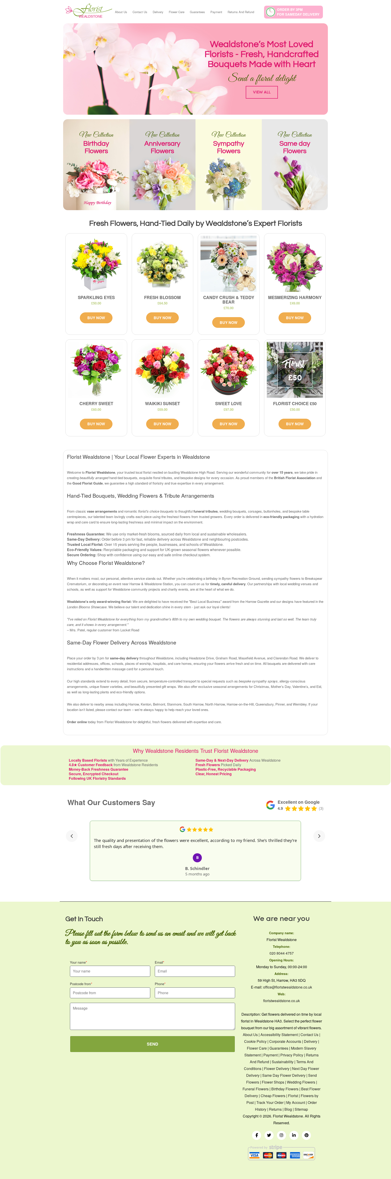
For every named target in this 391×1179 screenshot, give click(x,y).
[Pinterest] (306, 1135)
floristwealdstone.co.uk (281, 1000)
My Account (295, 1102)
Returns (275, 1109)
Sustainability (282, 1061)
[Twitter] (269, 1135)
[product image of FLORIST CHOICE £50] (295, 370)
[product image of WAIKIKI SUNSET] (162, 370)
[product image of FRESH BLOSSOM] (162, 264)
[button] (72, 836)
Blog (288, 1109)
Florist (293, 1095)
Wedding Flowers (301, 1082)
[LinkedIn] (293, 1135)
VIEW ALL (262, 92)
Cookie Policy (255, 1041)
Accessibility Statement (279, 1034)
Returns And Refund (241, 12)
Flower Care (176, 12)
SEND (152, 1044)
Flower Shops (273, 1082)
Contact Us (140, 12)
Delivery (158, 12)
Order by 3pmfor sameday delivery (298, 12)
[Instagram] (281, 1135)
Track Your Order (270, 1102)
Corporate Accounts (285, 1041)
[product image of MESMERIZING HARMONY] (295, 264)
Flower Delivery (276, 1068)
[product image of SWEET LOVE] (228, 370)
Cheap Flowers (273, 1095)
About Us (121, 12)
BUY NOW (96, 317)
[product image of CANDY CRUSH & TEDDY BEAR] (228, 264)
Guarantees (197, 12)
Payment (216, 12)
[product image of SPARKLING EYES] (96, 264)
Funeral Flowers (256, 1088)
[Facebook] (256, 1135)
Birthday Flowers (284, 1088)
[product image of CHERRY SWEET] (96, 370)
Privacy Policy (291, 1055)
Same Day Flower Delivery (283, 1075)
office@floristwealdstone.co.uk (287, 987)
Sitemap (301, 1109)
